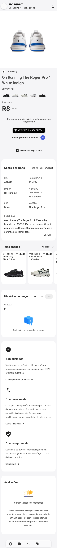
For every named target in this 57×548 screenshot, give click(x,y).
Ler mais (47, 235)
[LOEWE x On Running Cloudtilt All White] (15, 95)
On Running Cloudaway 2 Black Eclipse (9, 256)
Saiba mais (13, 464)
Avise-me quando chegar (29, 130)
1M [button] (35, 296)
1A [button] (41, 296)
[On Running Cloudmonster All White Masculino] (33, 95)
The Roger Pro (28, 8)
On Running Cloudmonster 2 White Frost (35, 256)
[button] (10, 544)
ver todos (48, 246)
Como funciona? (15, 423)
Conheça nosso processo (20, 379)
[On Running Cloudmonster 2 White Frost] (24, 95)
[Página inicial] (22, 4)
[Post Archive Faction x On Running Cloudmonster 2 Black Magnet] (42, 95)
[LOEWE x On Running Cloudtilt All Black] (6, 95)
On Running (14, 8)
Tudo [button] (49, 296)
